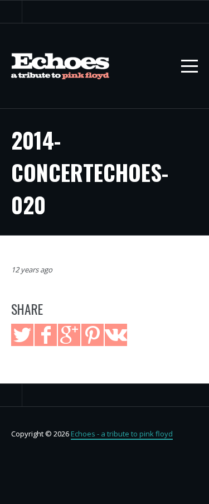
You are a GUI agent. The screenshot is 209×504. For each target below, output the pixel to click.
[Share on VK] (116, 335)
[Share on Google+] (69, 335)
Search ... (11, 12)
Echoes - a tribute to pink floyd (122, 434)
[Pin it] (92, 335)
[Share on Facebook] (46, 335)
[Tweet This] (22, 335)
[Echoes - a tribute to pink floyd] (60, 66)
